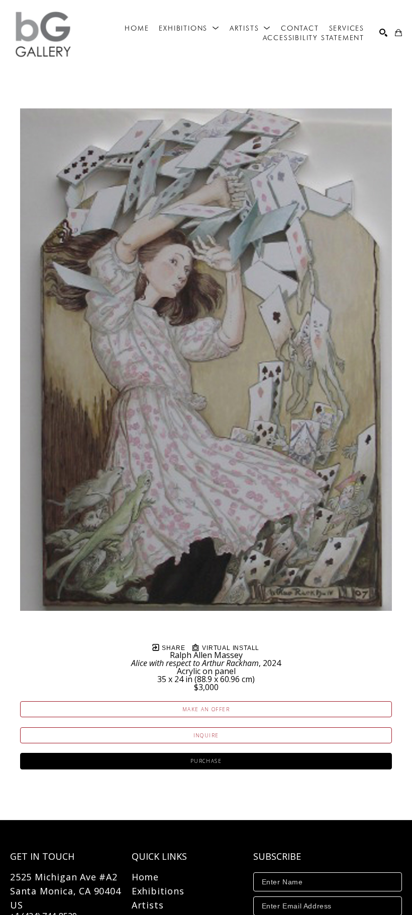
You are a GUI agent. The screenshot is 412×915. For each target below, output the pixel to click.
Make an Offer (206, 709)
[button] (189, 28)
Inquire (206, 735)
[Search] (383, 33)
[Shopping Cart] (398, 33)
